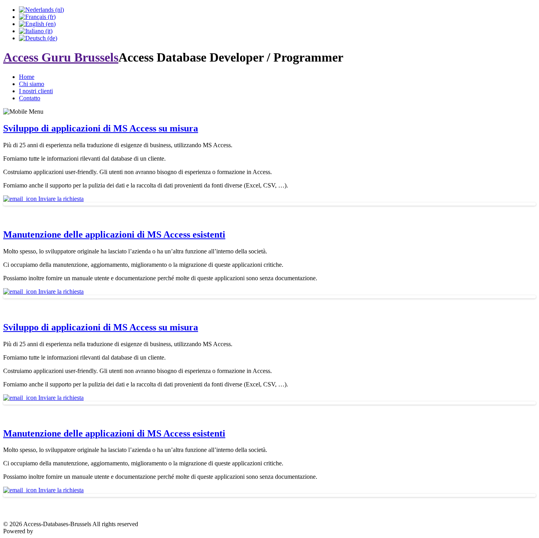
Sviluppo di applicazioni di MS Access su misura (100, 128)
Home (26, 76)
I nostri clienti (36, 91)
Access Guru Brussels (60, 57)
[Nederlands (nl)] (41, 9)
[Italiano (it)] (35, 31)
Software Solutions (58, 531)
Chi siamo (31, 84)
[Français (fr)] (37, 16)
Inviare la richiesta (60, 198)
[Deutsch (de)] (38, 38)
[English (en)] (37, 24)
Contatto (29, 98)
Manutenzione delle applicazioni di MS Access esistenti (114, 234)
